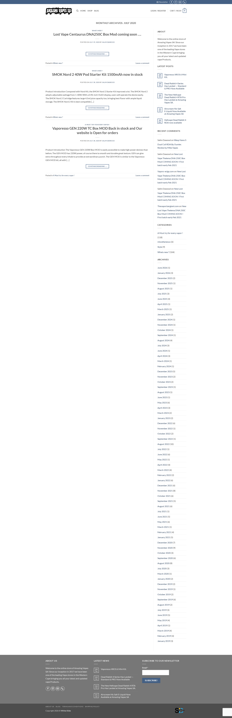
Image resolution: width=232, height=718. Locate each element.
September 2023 (165, 387)
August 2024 (163, 340)
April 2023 (162, 407)
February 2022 (164, 475)
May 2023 (162, 402)
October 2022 (164, 433)
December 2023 (164, 371)
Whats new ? (97, 30)
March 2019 (163, 630)
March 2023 (163, 413)
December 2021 (164, 485)
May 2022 (162, 459)
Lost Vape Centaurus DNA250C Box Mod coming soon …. (97, 34)
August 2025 (163, 288)
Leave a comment (142, 63)
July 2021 (161, 511)
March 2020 (163, 573)
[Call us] (184, 2)
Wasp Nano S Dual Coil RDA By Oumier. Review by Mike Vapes (171, 144)
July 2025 (161, 293)
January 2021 (163, 537)
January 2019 (163, 641)
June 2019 (162, 615)
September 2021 (165, 501)
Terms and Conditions (72, 707)
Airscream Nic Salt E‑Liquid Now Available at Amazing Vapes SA (175, 111)
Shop (90, 11)
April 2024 (162, 356)
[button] (162, 2)
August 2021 (163, 506)
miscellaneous (164, 241)
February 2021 (164, 532)
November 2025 (165, 283)
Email (145, 668)
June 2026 (162, 267)
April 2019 (162, 625)
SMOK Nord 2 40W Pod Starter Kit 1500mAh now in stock (97, 74)
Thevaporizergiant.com (168, 206)
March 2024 (163, 361)
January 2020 (163, 578)
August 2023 (163, 392)
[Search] (77, 10)
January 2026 (163, 273)
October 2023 (164, 382)
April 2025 (162, 304)
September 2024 (165, 335)
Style (159, 247)
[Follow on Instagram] (176, 2)
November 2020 (165, 547)
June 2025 (162, 299)
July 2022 (161, 449)
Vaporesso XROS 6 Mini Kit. (175, 75)
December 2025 (164, 278)
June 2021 (162, 516)
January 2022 (163, 480)
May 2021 (162, 522)
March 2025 (163, 309)
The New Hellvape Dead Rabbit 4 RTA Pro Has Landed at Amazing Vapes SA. (175, 98)
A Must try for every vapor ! (97, 124)
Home (83, 11)
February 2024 (164, 366)
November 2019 (165, 589)
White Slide (66, 711)
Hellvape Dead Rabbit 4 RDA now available (175, 121)
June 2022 (162, 454)
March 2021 (163, 527)
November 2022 (165, 428)
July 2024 (161, 345)
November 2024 (165, 324)
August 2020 (163, 563)
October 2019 (164, 594)
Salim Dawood (108, 42)
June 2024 (162, 350)
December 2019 (164, 584)
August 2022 (163, 444)
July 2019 (161, 610)
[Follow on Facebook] (171, 2)
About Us (50, 707)
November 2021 (165, 490)
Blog (96, 11)
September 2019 (165, 599)
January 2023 (163, 418)
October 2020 (164, 553)
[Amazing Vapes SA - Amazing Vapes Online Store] (59, 11)
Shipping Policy (92, 707)
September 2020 (165, 558)
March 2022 (163, 470)
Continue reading (97, 54)
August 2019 (163, 604)
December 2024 (164, 319)
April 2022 (162, 464)
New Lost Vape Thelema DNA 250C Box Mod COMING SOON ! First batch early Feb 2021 (171, 159)
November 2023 (165, 376)
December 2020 (164, 542)
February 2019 (164, 636)
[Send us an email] (180, 2)
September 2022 (165, 439)
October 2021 (164, 496)
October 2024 (164, 330)
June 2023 (162, 397)
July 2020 (161, 568)
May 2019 (162, 620)
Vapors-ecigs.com (165, 171)
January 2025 (163, 314)
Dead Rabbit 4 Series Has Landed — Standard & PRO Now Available (175, 86)
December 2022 (164, 423)
